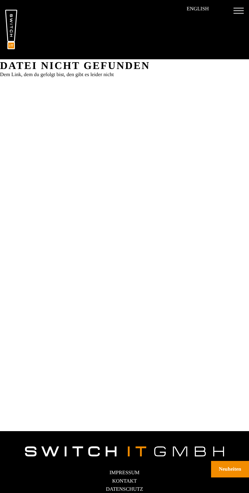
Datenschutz (124, 489)
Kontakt (124, 481)
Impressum (124, 473)
